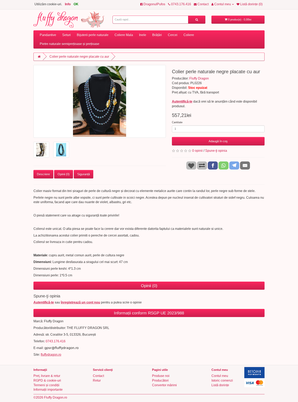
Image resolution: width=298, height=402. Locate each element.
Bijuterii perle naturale (92, 35)
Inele (142, 35)
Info (68, 4)
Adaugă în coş (218, 141)
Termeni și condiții (46, 385)
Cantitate (177, 122)
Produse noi (160, 376)
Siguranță (83, 174)
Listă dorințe (220, 385)
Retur (97, 380)
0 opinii (197, 150)
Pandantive (48, 35)
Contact (98, 376)
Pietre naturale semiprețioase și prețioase (69, 44)
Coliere (188, 35)
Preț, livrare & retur (46, 376)
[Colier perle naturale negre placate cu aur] (99, 101)
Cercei (172, 35)
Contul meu (219, 376)
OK (76, 4)
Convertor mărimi (164, 385)
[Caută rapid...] (196, 20)
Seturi (66, 35)
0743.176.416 (55, 341)
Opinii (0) (64, 174)
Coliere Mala (124, 35)
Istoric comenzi (222, 380)
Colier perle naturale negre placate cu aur (79, 56)
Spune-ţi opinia (216, 150)
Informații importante (48, 389)
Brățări (157, 35)
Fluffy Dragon (199, 78)
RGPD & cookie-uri (47, 380)
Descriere (43, 174)
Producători (160, 380)
